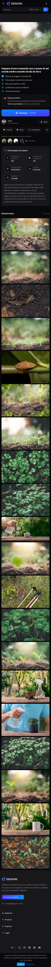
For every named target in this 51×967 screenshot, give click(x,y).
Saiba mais (30, 964)
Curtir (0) (9, 129)
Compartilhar (35, 129)
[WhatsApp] (19, 947)
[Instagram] (24, 947)
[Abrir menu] (3, 3)
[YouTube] (39, 947)
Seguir (45, 122)
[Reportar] (47, 129)
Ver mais (46, 213)
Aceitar (20, 964)
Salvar (21, 129)
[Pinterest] (34, 947)
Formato (35, 9)
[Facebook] (29, 947)
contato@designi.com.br (14, 903)
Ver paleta (31, 141)
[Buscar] (45, 9)
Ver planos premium (10, 897)
